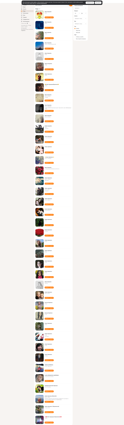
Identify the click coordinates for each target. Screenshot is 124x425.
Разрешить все (90, 2)
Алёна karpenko (48, 126)
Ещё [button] (25, 26)
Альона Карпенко (48, 302)
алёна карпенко (48, 188)
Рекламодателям (24, 25)
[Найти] (70, 5)
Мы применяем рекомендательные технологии (27, 29)
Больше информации (42, 3)
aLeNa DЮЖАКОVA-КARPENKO (52, 375)
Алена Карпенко (48, 74)
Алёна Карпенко (48, 198)
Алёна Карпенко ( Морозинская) (52, 406)
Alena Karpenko (48, 11)
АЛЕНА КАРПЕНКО (49, 364)
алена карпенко (48, 146)
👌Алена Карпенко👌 (49, 157)
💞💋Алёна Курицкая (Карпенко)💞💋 (53, 416)
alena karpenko (48, 32)
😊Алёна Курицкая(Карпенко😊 (52, 84)
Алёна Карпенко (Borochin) (51, 396)
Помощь (29, 25)
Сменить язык (23, 23)
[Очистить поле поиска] (68, 5)
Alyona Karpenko (48, 63)
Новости (22, 26)
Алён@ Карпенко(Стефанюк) (51, 385)
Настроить (98, 2)
